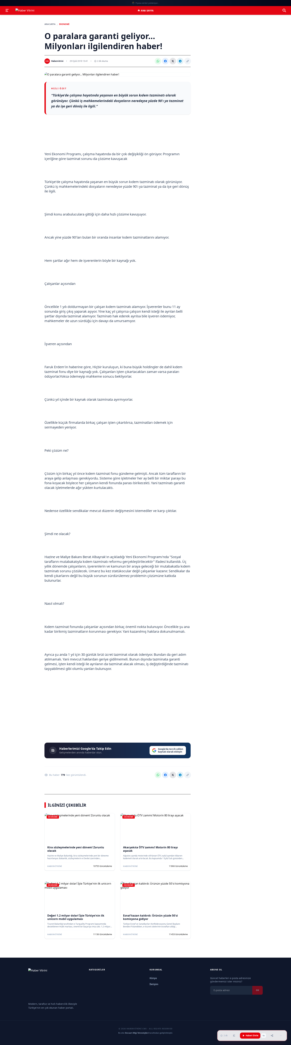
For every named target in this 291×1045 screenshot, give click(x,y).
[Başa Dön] (281, 1036)
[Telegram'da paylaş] (180, 61)
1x (264, 1035)
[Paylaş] (272, 1036)
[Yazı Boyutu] (234, 1036)
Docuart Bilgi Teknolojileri (137, 1033)
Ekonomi (64, 24)
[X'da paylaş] (173, 61)
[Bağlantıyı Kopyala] (188, 61)
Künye (153, 978)
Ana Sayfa (147, 10)
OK (257, 990)
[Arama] (284, 10)
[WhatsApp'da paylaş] (158, 61)
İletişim (154, 984)
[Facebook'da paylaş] (165, 61)
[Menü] (7, 10)
